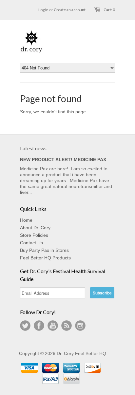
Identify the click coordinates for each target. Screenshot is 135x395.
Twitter (25, 325)
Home (26, 220)
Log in (43, 9)
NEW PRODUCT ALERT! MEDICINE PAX (63, 159)
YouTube (53, 325)
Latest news (33, 148)
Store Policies (34, 235)
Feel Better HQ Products (45, 257)
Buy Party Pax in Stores (44, 250)
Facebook (39, 325)
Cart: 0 (109, 9)
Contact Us (31, 242)
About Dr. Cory (35, 227)
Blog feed (66, 325)
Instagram (80, 325)
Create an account (70, 9)
